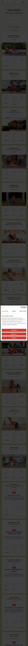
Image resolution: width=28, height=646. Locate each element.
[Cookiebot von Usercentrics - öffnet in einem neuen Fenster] (20, 307)
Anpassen (13, 334)
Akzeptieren (14, 330)
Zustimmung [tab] (5, 311)
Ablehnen (14, 337)
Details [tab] (14, 311)
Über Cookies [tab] (23, 311)
